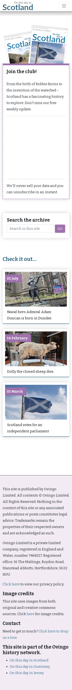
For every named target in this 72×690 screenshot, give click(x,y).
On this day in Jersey (27, 673)
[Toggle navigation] (64, 5)
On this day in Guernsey (30, 666)
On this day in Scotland (29, 660)
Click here (11, 584)
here (30, 614)
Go (60, 229)
